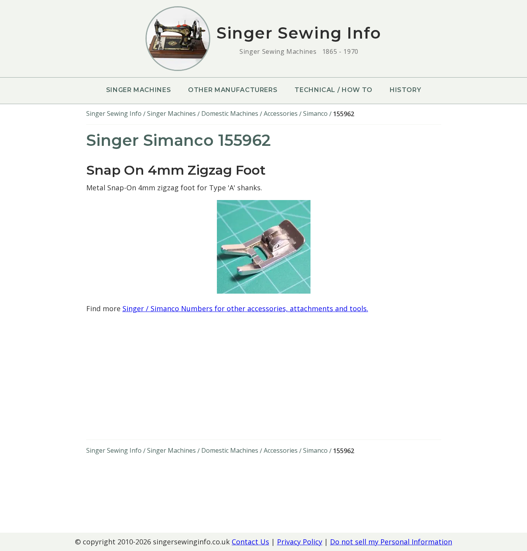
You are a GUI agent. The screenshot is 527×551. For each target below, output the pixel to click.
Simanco (315, 113)
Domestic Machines (229, 113)
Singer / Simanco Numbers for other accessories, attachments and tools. (245, 308)
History (405, 90)
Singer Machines (138, 90)
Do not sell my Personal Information (391, 541)
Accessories (281, 113)
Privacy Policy (299, 541)
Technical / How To (334, 90)
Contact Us (250, 541)
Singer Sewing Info (114, 113)
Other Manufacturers (232, 90)
